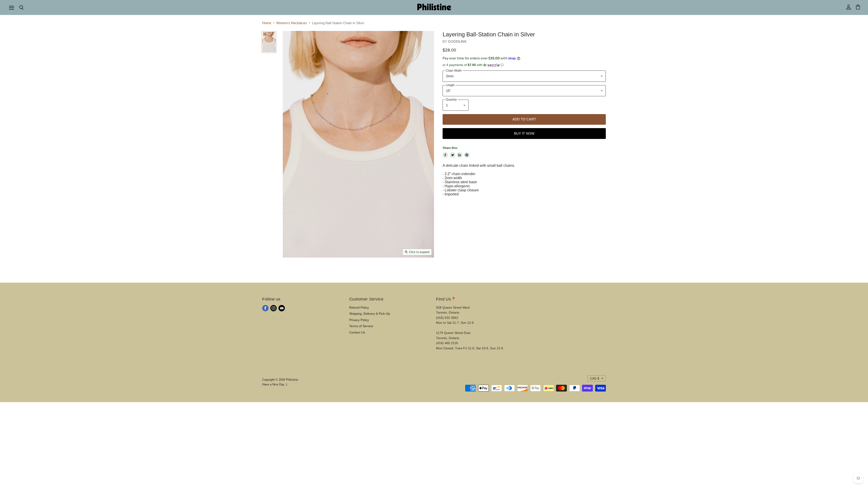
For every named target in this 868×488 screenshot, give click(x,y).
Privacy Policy (359, 320)
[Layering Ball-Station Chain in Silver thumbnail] (269, 42)
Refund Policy (359, 307)
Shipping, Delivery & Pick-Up (369, 313)
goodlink (457, 41)
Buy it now (524, 133)
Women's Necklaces (291, 23)
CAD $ (594, 378)
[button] (524, 65)
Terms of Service (361, 326)
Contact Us (357, 332)
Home (266, 23)
